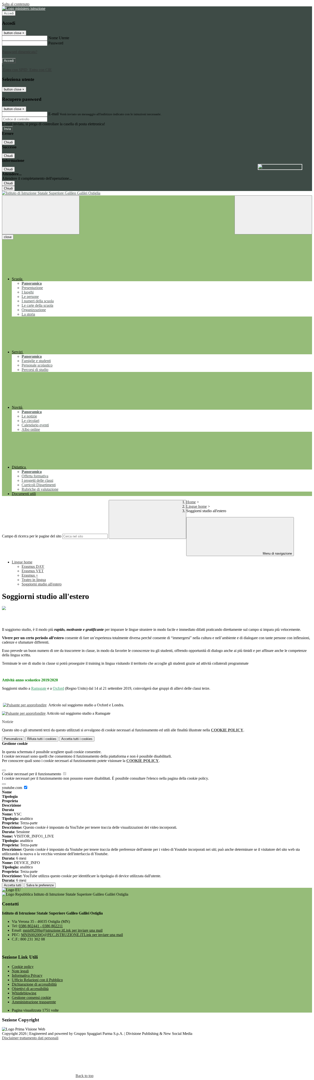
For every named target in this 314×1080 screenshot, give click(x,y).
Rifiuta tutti (41, 739)
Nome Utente (58, 38)
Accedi (9, 13)
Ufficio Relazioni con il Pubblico (37, 980)
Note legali (20, 971)
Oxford (58, 688)
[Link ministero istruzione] (23, 8)
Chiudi (8, 142)
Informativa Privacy (27, 975)
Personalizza (13, 739)
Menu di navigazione (277, 553)
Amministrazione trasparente (34, 1002)
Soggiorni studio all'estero (42, 584)
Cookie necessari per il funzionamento (32, 774)
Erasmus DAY (33, 566)
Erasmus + (30, 575)
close (8, 237)
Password (55, 43)
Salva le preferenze (40, 885)
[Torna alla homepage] (157, 193)
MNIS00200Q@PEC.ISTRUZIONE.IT (72, 935)
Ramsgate (38, 688)
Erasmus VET (33, 571)
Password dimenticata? (19, 52)
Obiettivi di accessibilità (30, 989)
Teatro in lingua (34, 580)
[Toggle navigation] (40, 214)
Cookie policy (23, 967)
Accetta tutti (76, 739)
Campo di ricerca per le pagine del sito (31, 536)
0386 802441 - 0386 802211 (41, 926)
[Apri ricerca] (273, 214)
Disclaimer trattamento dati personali (30, 1038)
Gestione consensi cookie (31, 997)
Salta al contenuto (15, 4)
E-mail (53, 114)
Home (191, 502)
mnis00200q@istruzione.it (63, 930)
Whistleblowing (24, 993)
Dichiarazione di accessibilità (34, 984)
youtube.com (12, 788)
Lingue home (196, 506)
